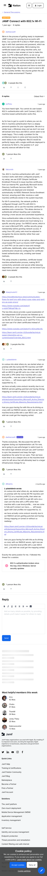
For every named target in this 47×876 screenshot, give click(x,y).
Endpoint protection (10, 836)
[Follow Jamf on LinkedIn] (8, 752)
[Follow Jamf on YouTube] (12, 752)
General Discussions (12, 12)
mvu (11, 697)
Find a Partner (7, 788)
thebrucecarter (15, 726)
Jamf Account (7, 792)
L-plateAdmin (11, 359)
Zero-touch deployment (11, 808)
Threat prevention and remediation (16, 840)
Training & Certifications (11, 768)
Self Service (6, 828)
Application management (12, 816)
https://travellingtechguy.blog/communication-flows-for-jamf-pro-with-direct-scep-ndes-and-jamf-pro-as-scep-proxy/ (23, 299)
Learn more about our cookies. (29, 859)
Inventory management (11, 820)
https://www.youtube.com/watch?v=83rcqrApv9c (22, 329)
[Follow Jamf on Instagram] (17, 752)
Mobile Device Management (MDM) (16, 812)
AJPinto (9, 104)
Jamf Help (6, 764)
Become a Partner (9, 784)
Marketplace (7, 780)
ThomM (12, 711)
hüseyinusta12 (11, 292)
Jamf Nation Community (11, 772)
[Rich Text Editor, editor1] (23, 621)
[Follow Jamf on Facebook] (22, 752)
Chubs (11, 704)
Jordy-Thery (14, 719)
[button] (4, 6)
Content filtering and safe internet (15, 844)
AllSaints (9, 484)
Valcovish (9, 169)
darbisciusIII (11, 32)
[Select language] (29, 5)
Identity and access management (15, 832)
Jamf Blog (6, 776)
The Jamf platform (9, 804)
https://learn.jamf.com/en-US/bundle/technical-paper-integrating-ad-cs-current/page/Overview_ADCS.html (21, 335)
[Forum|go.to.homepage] (13, 5)
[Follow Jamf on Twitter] (3, 752)
